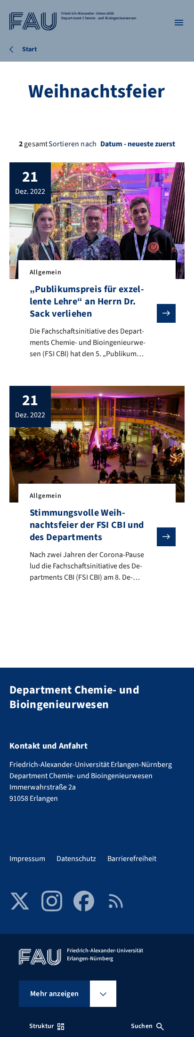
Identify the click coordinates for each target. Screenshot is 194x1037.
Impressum (27, 859)
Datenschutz (76, 859)
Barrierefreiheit (131, 859)
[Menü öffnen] (179, 22)
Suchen (142, 1026)
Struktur (41, 1026)
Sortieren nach (72, 144)
